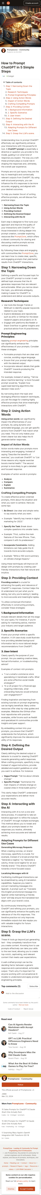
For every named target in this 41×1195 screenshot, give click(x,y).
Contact (24, 1163)
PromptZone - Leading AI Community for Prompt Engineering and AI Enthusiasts (20, 1149)
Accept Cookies (26, 1189)
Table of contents (13, 82)
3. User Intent (14, 115)
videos (11, 1169)
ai (3, 76)
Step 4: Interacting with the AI (20, 124)
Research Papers (16, 1166)
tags (26, 1166)
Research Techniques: (18, 92)
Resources (34, 1166)
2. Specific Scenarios (17, 113)
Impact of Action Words (19, 101)
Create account (31, 3)
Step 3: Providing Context (18, 107)
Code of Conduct (14, 1009)
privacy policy (22, 1181)
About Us (32, 1163)
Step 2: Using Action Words (18, 98)
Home (6, 1163)
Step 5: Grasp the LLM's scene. (20, 133)
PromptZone (20, 236)
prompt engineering (19, 340)
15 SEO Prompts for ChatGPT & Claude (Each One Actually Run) (17, 1123)
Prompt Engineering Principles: (22, 95)
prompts (5, 1166)
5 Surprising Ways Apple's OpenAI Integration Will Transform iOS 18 (15, 1135)
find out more (23, 1005)
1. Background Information (20, 110)
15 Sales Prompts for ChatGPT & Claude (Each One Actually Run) (18, 1112)
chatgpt (10, 76)
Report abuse (28, 1009)
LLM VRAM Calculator (23, 1169)
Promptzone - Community (18, 50)
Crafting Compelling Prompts (21, 104)
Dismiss (11, 1189)
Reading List (14, 1163)
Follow (20, 1085)
